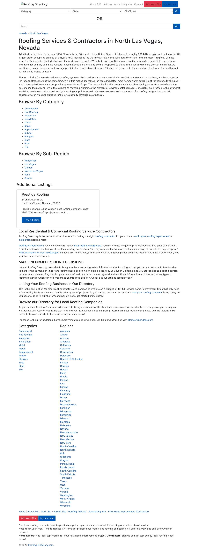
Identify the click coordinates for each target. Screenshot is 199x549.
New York (65, 442)
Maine (63, 397)
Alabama (65, 331)
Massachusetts (68, 404)
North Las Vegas (39, 33)
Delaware (65, 355)
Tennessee (66, 477)
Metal (27, 122)
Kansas (64, 386)
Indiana (64, 380)
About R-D (95, 4)
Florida (64, 362)
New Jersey (66, 435)
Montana (65, 421)
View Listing (32, 219)
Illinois (63, 376)
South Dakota (67, 474)
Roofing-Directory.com (31, 245)
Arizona (64, 338)
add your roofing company (147, 292)
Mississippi (66, 414)
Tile (26, 146)
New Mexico (67, 439)
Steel (27, 143)
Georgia (64, 366)
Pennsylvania (67, 463)
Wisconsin (65, 502)
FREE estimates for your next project (39, 252)
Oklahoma (65, 456)
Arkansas (65, 341)
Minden (28, 167)
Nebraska (65, 425)
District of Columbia (71, 359)
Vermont (64, 488)
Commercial (31, 108)
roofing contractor (105, 236)
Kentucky (65, 390)
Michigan (65, 407)
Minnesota (66, 411)
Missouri (64, 418)
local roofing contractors (87, 245)
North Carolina (68, 446)
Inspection (30, 115)
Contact (138, 4)
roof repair (140, 236)
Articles (107, 4)
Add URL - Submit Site (53, 511)
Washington (66, 495)
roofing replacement (158, 236)
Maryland (65, 400)
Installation (30, 119)
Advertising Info (123, 4)
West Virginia (67, 498)
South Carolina (68, 470)
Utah (62, 484)
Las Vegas (30, 164)
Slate (27, 139)
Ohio (62, 453)
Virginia (64, 491)
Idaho (63, 373)
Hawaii (64, 369)
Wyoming (65, 505)
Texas (63, 481)
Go (176, 11)
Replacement (31, 129)
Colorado (65, 348)
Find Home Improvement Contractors (128, 511)
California (65, 345)
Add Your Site (153, 4)
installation (25, 239)
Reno (27, 174)
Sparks (28, 178)
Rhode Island (67, 467)
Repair (27, 126)
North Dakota (67, 449)
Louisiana (65, 393)
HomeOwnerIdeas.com (140, 319)
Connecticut (67, 352)
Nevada (23, 33)
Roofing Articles (77, 511)
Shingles (29, 136)
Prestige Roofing (35, 194)
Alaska (63, 334)
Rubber (28, 133)
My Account (170, 4)
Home (22, 511)
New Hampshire (69, 432)
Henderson (30, 160)
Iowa (62, 383)
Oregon (64, 460)
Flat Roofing (31, 112)
